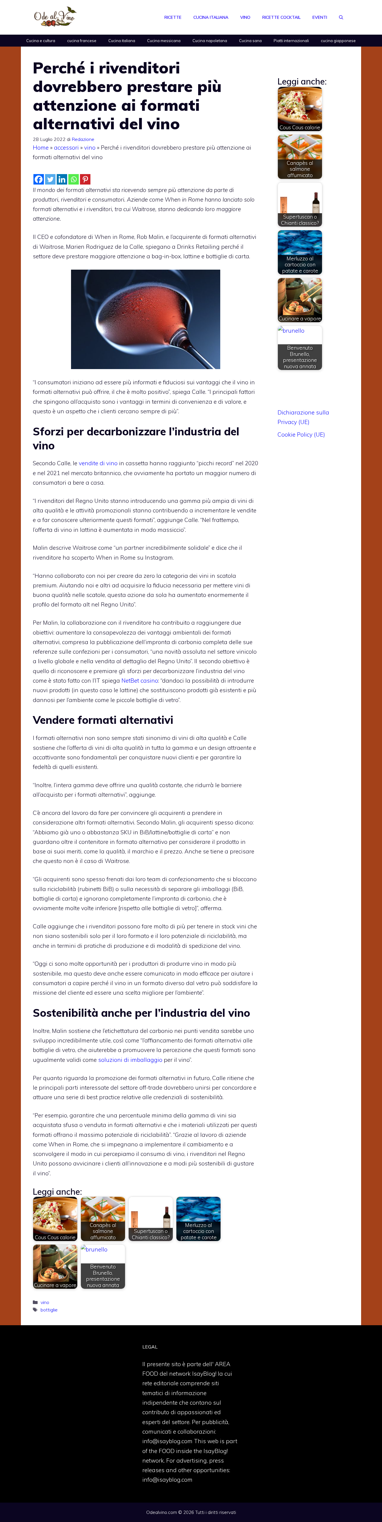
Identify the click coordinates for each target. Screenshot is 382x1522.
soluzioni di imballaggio (130, 1059)
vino (90, 147)
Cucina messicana (164, 40)
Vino (245, 17)
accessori (66, 147)
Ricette (172, 17)
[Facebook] (38, 179)
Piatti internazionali (291, 40)
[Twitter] (50, 179)
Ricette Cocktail (281, 17)
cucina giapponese (338, 40)
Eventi (319, 17)
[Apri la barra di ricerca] (341, 17)
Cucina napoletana (209, 40)
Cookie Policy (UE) (301, 434)
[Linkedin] (62, 179)
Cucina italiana (210, 17)
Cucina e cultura (40, 40)
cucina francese (81, 40)
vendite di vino (98, 463)
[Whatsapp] (73, 179)
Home (41, 147)
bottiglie (49, 1310)
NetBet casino (139, 680)
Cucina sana (250, 40)
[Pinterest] (85, 179)
